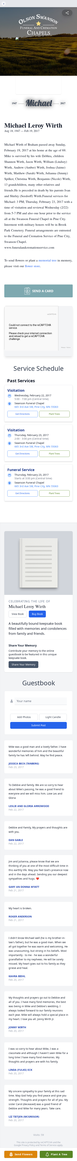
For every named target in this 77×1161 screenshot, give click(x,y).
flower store (32, 266)
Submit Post (38, 725)
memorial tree (47, 260)
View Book (18, 614)
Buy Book (37, 614)
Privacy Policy (28, 1145)
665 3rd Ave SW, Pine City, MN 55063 (36, 407)
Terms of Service (48, 1145)
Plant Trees (54, 413)
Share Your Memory (23, 664)
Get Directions (22, 413)
